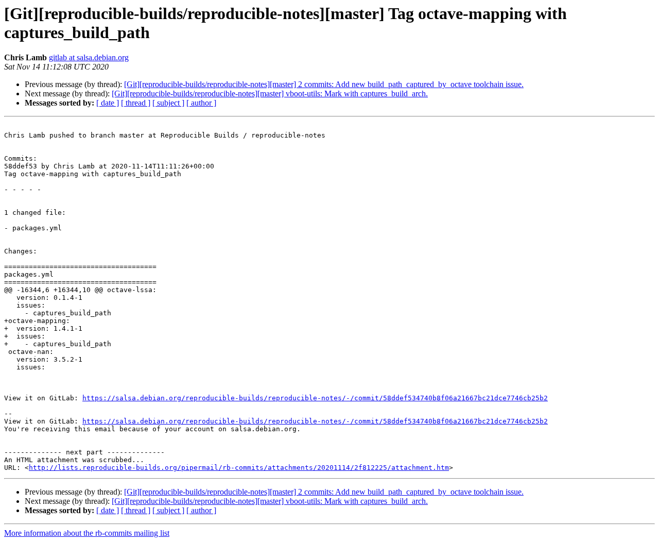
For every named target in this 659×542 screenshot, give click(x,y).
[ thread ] (135, 102)
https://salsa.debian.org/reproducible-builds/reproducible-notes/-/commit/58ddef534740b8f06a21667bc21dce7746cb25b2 (315, 398)
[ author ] (201, 102)
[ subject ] (168, 102)
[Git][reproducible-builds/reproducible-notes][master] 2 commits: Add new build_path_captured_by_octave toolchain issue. (324, 84)
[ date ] (107, 102)
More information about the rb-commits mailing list (86, 533)
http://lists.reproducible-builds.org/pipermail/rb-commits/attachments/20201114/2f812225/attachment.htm (239, 467)
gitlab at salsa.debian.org (89, 57)
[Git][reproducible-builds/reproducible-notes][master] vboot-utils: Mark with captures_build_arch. (270, 93)
